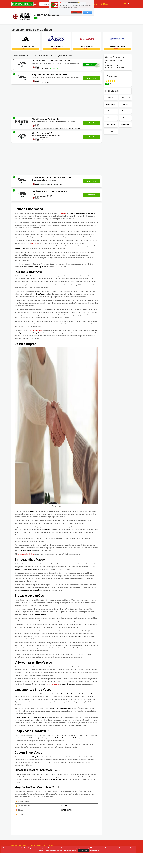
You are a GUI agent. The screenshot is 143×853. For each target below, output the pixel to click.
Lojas (96, 4)
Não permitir (76, 12)
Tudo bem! (83, 851)
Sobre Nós (22, 845)
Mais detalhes (95, 851)
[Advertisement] (56, 100)
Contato (14, 845)
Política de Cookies (34, 845)
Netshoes (34, 243)
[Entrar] (129, 4)
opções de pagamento (34, 330)
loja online (63, 213)
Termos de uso (49, 845)
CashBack (104, 4)
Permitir (87, 12)
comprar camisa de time (25, 554)
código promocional (52, 684)
